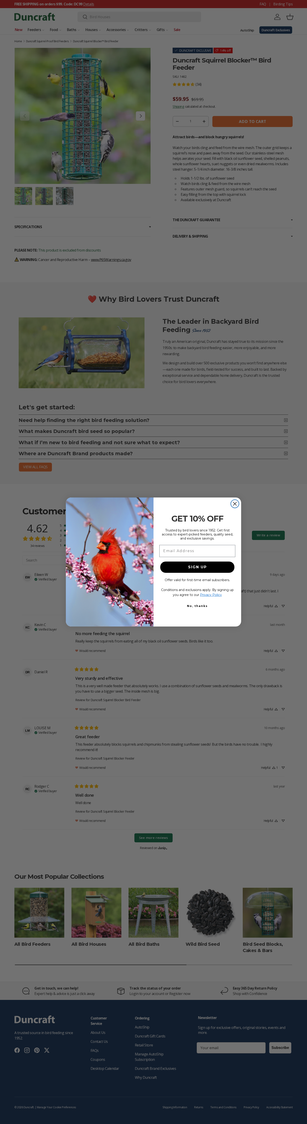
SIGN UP (197, 567)
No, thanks (197, 606)
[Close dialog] (235, 504)
